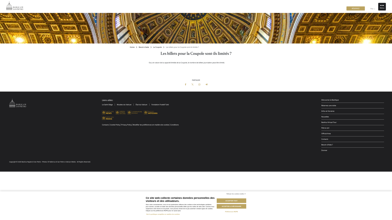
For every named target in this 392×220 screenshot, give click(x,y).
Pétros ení (325, 128)
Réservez (355, 8)
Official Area (326, 133)
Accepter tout (231, 201)
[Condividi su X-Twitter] (193, 84)
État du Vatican (141, 104)
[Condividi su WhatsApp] (199, 84)
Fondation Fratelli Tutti (160, 104)
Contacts (324, 139)
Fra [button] (372, 9)
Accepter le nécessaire (231, 206)
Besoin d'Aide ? (327, 145)
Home (132, 47)
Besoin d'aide (144, 47)
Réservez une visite (328, 105)
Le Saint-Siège (107, 104)
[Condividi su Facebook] (186, 84)
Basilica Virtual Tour (329, 122)
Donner (324, 150)
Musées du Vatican (124, 104)
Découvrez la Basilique (330, 100)
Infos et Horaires (327, 111)
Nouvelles (325, 117)
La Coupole (157, 47)
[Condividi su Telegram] (206, 84)
